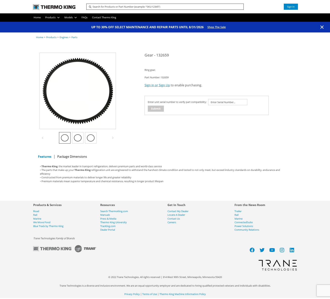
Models (68, 17)
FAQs (84, 17)
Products (50, 17)
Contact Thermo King (104, 17)
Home (37, 17)
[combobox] (163, 7)
